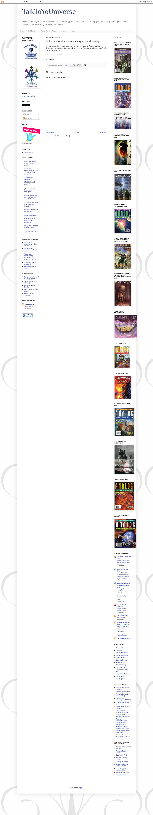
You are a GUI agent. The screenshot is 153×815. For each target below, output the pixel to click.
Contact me (118, 37)
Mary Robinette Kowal (123, 674)
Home (22, 31)
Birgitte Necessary (122, 655)
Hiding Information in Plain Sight (30, 282)
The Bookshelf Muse (124, 638)
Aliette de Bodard (121, 648)
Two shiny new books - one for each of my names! (123, 627)
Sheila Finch (120, 676)
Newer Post (50, 132)
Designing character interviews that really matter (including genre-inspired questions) (30, 218)
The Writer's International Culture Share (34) (30, 244)
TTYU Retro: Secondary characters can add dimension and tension (31, 171)
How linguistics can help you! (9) (30, 263)
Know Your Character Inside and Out (31, 210)
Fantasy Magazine (122, 762)
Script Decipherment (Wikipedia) (122, 731)
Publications (32, 31)
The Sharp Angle (122, 615)
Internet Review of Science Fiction (122, 765)
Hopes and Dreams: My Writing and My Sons (123, 585)
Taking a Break (121, 617)
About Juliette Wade (48, 31)
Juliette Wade (29, 304)
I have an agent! (29, 306)
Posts (27, 114)
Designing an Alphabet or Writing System (31, 278)
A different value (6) (30, 260)
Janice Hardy (120, 662)
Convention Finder (122, 755)
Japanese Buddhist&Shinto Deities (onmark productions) (121, 721)
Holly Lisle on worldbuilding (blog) (122, 711)
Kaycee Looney (121, 665)
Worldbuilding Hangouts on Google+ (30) (31, 250)
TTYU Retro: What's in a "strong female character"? (31, 204)
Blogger (80, 788)
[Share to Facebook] (78, 65)
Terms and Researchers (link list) (123, 735)
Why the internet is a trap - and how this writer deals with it (30, 197)
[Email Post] (84, 65)
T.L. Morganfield (121, 679)
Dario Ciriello (120, 657)
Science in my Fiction (123, 692)
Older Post (103, 132)
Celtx (118, 599)
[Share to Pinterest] (80, 65)
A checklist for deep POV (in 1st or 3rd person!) (30, 163)
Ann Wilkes (119, 650)
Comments (28, 118)
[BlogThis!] (74, 65)
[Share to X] (76, 65)
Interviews (63, 31)
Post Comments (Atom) (62, 136)
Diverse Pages (122, 635)
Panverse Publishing (122, 772)
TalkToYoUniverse (49, 11)
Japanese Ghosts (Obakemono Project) (123, 727)
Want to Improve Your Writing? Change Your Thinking (123, 562)
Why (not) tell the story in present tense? (31, 226)
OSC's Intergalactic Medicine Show (122, 769)
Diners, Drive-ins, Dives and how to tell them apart (30, 190)
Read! (73, 31)
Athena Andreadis (122, 653)
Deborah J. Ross (121, 660)
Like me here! (28, 152)
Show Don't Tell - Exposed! (29, 294)
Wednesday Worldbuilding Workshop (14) (28, 255)
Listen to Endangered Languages (123, 688)
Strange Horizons (121, 775)
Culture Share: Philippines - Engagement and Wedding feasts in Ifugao (30, 181)
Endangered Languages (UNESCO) (123, 699)
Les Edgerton (120, 667)
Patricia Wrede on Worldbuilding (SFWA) (123, 715)
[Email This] (71, 65)
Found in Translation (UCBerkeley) (122, 695)
